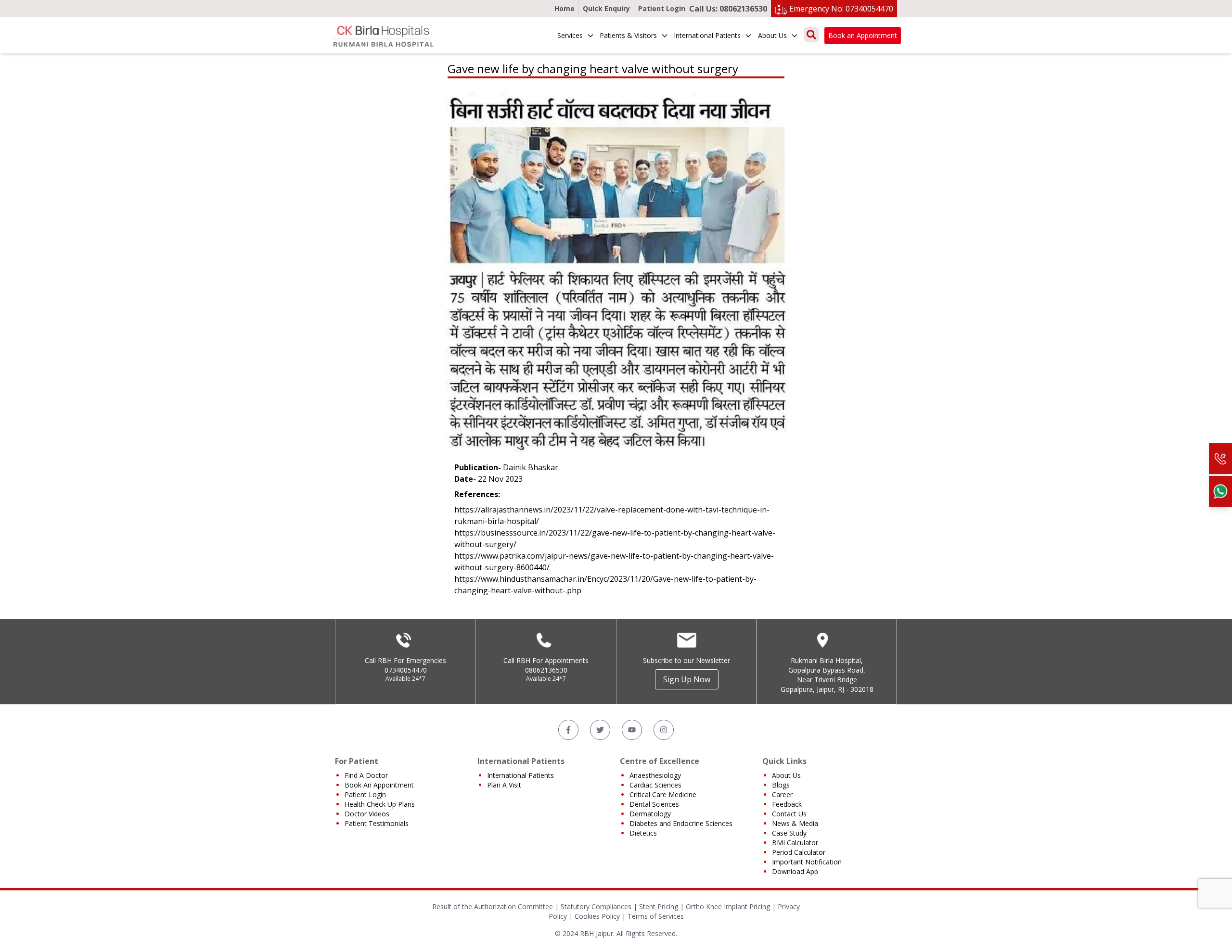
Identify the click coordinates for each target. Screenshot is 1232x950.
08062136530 (546, 670)
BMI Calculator (795, 842)
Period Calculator (798, 852)
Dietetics (643, 833)
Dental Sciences (654, 804)
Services (570, 35)
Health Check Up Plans (380, 804)
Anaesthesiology (655, 775)
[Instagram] (664, 730)
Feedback (787, 804)
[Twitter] (600, 730)
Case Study (789, 833)
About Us (772, 35)
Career (782, 794)
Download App (795, 871)
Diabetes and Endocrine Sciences (680, 823)
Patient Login (661, 8)
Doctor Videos (367, 813)
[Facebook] (568, 730)
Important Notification (807, 861)
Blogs (781, 784)
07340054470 (406, 670)
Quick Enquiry (606, 8)
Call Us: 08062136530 (728, 8)
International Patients (707, 35)
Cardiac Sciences (655, 784)
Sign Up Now (686, 679)
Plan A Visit (504, 784)
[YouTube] (632, 730)
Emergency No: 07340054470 (841, 8)
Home (564, 8)
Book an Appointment (862, 35)
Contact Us (789, 813)
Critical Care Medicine (662, 794)
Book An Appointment (379, 784)
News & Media (795, 823)
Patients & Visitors (628, 35)
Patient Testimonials (377, 823)
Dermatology (650, 813)
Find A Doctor (366, 775)
